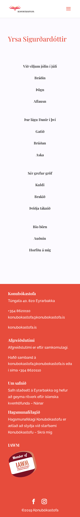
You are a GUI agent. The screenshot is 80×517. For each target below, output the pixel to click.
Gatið (40, 131)
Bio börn (40, 226)
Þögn (40, 89)
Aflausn (40, 101)
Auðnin (40, 238)
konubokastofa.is (22, 327)
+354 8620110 (19, 311)
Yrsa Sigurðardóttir (37, 38)
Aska (40, 154)
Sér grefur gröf (40, 173)
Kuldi (39, 184)
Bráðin (40, 77)
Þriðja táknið (39, 208)
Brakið (39, 196)
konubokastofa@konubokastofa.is (36, 317)
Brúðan (40, 143)
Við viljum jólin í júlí (40, 66)
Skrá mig (44, 432)
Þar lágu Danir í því (40, 119)
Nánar (39, 403)
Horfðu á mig (40, 250)
